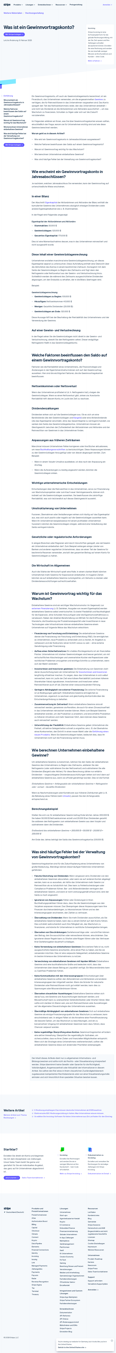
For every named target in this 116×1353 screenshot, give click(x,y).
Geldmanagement (67, 1244)
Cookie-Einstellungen (96, 1243)
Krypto (34, 1240)
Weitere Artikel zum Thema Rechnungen (15, 1116)
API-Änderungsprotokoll (69, 1322)
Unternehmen (65, 1212)
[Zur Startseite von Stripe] (6, 1208)
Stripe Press (93, 1268)
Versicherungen (66, 1269)
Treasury (35, 1294)
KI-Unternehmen (66, 1253)
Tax (33, 1288)
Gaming (63, 1263)
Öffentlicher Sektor (67, 1282)
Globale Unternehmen (68, 1234)
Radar (34, 1278)
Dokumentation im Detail (98, 1173)
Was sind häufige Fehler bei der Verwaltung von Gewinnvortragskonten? (15, 135)
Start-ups (63, 1215)
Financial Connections (40, 1250)
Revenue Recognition (40, 1281)
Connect (35, 1237)
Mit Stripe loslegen (13, 34)
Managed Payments (39, 1266)
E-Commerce (65, 1225)
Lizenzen (91, 1237)
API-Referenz (65, 1316)
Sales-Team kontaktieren (32, 1177)
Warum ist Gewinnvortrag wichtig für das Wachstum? (15, 121)
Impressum (92, 1246)
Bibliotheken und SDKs (68, 1325)
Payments (36, 1272)
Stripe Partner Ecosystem (70, 1300)
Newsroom (92, 1265)
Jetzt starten (11, 1177)
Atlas (34, 1218)
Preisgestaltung (76, 5)
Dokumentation (66, 1312)
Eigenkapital (51, 202)
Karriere (91, 1262)
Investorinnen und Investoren (93, 672)
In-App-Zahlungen (67, 1237)
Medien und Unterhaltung (70, 1272)
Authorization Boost (39, 1221)
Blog (89, 1218)
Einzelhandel (65, 1285)
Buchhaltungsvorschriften (52, 449)
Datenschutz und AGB (96, 1228)
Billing (34, 1224)
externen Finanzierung (42, 608)
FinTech (63, 1260)
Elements (35, 1246)
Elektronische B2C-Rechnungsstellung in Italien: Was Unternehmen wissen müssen (69, 1113)
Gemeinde (92, 1222)
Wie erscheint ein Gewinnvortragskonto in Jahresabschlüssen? (14, 102)
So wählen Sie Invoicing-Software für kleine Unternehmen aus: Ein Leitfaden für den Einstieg (73, 1116)
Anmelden (106, 5)
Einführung (8, 96)
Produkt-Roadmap (95, 1259)
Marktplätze (64, 1241)
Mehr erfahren (94, 61)
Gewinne (99, 99)
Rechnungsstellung (34, 13)
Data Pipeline (37, 1243)
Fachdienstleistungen (68, 1279)
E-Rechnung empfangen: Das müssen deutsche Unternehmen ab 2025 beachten (68, 1110)
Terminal (35, 1291)
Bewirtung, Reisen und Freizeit (71, 1266)
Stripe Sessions (94, 1225)
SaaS (62, 1250)
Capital (34, 1227)
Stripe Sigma (37, 1285)
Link (33, 1262)
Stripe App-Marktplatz (68, 1297)
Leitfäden (92, 1212)
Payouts (35, 1275)
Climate (35, 1234)
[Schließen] (111, 1341)
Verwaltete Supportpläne (98, 1284)
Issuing (34, 1259)
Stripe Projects (66, 1328)
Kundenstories (93, 1215)
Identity (35, 1253)
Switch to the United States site (71, 1347)
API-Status (64, 1319)
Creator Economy (67, 1256)
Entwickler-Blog (66, 1331)
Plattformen (64, 1247)
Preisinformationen (39, 1215)
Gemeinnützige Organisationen (72, 1276)
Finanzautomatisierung (69, 1231)
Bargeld (77, 417)
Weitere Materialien (13, 13)
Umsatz (66, 796)
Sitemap (91, 1240)
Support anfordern (95, 1281)
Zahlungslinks (37, 1269)
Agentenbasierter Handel (70, 1218)
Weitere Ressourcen (96, 1250)
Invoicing (35, 1256)
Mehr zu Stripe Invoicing (70, 1173)
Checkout (35, 1231)
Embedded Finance (67, 1228)
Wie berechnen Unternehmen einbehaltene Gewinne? (16, 128)
